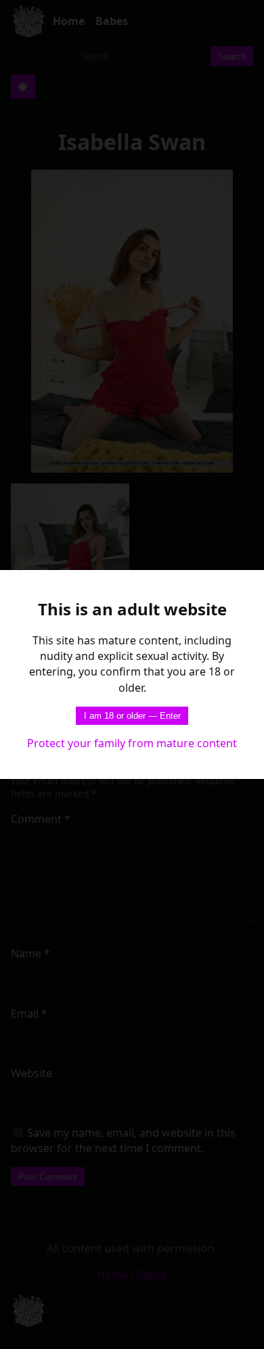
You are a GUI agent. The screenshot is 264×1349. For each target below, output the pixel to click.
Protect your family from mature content (132, 743)
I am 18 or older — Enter (132, 716)
